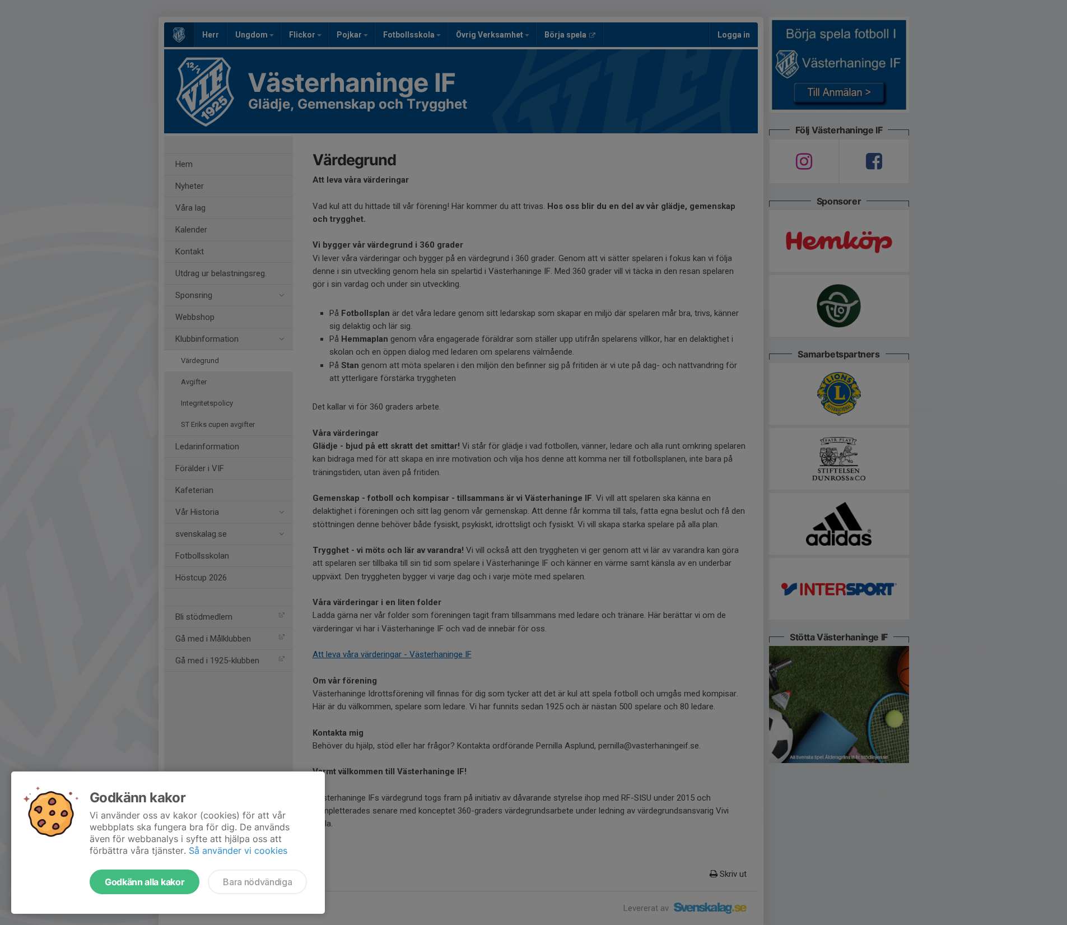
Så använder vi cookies (238, 850)
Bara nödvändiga (257, 881)
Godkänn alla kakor (144, 881)
